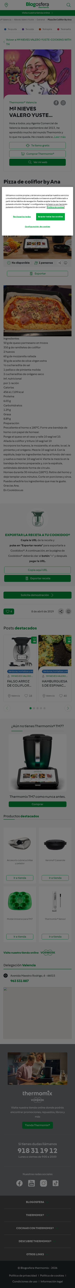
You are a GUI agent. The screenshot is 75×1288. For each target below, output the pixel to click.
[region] (37, 211)
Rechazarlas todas (22, 216)
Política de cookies (55, 207)
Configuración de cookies (37, 226)
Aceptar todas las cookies (50, 216)
